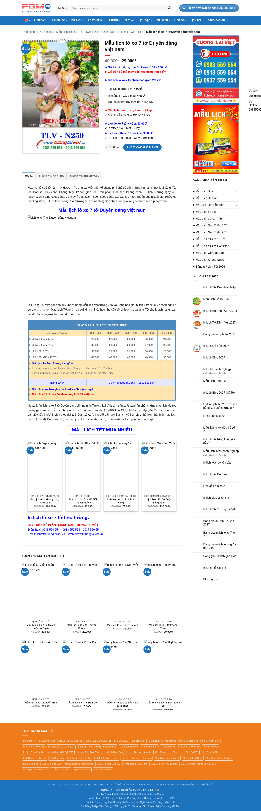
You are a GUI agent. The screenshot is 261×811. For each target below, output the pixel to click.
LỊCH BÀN (39, 20)
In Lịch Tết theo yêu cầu (138, 752)
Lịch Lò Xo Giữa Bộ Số (106, 758)
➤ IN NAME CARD (95, 784)
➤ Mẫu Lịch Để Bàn (205, 198)
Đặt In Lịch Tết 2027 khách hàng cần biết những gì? (220, 406)
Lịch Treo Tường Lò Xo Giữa (137, 758)
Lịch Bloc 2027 (209, 752)
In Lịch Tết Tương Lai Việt (219, 509)
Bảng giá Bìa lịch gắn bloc (219, 556)
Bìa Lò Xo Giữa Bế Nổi (70, 740)
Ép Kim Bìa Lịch (82, 769)
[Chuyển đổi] (237, 191)
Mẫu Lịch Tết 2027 (68, 31)
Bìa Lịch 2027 (121, 740)
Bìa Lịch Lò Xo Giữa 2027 (61, 746)
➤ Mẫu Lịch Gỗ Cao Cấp (208, 252)
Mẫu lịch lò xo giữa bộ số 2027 (219, 429)
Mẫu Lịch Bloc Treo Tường (79, 764)
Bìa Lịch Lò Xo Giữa (33, 746)
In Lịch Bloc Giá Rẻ (33, 752)
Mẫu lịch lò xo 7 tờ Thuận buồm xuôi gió (40, 626)
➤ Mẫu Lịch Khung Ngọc (208, 259)
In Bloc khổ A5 (210, 746)
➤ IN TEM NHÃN (185, 784)
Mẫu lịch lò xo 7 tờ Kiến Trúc (41, 702)
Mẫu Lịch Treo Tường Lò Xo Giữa (198, 764)
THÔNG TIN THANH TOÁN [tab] (84, 176)
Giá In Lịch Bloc (149, 746)
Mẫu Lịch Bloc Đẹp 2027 (109, 764)
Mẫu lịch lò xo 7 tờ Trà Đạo (81, 702)
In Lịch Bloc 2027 (214, 357)
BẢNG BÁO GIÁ (216, 20)
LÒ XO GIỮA (95, 20)
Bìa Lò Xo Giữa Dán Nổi (98, 740)
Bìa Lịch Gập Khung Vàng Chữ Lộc (44, 501)
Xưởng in (46, 31)
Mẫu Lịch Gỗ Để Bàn (216, 299)
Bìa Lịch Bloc (139, 740)
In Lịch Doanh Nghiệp (217, 369)
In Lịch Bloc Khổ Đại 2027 (60, 752)
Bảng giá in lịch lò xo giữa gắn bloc (219, 546)
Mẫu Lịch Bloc (30, 764)
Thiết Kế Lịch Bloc (60, 769)
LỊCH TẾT (196, 20)
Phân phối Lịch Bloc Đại (35, 769)
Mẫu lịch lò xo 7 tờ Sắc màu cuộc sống (122, 704)
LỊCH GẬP (144, 20)
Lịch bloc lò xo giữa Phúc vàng (121, 501)
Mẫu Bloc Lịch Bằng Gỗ (167, 758)
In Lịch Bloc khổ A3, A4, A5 (220, 310)
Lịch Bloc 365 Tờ (190, 752)
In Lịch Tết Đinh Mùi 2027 (219, 322)
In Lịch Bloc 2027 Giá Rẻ (219, 392)
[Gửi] (169, 8)
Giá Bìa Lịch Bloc (129, 746)
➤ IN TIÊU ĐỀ (114, 784)
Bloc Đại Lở (210, 579)
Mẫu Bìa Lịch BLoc (193, 758)
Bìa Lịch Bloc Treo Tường (162, 740)
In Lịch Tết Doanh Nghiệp (219, 287)
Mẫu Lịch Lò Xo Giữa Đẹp (163, 764)
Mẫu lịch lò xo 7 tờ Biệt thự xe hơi (163, 704)
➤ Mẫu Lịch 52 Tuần (205, 211)
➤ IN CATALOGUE (73, 784)
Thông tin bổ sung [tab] (51, 176)
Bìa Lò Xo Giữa (47, 740)
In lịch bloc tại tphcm (216, 497)
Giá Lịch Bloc (168, 746)
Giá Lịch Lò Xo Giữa (188, 746)
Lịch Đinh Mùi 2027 (215, 415)
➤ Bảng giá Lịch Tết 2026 (209, 266)
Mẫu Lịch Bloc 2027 (51, 764)
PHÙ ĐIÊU (162, 20)
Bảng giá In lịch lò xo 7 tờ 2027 (219, 534)
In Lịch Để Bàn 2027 (216, 345)
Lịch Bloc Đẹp (56, 758)
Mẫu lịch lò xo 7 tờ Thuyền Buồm (82, 626)
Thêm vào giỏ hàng (142, 147)
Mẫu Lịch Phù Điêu (215, 380)
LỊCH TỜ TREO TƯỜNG (100, 31)
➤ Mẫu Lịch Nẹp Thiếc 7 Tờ (210, 232)
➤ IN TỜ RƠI (54, 784)
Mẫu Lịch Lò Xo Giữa (136, 764)
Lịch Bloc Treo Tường (34, 758)
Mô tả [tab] (29, 176)
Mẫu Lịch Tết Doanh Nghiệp (221, 451)
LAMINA (113, 20)
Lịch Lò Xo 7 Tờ (131, 31)
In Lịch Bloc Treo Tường (89, 752)
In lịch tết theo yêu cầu (217, 462)
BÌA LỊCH (76, 20)
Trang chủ (28, 31)
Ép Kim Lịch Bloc (103, 769)
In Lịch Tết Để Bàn (215, 474)
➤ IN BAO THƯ (146, 784)
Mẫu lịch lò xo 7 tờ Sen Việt (122, 625)
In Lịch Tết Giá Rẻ (214, 567)
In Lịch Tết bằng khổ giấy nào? (219, 441)
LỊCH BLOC (58, 20)
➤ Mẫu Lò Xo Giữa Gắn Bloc (211, 246)
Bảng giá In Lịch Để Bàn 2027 (218, 522)
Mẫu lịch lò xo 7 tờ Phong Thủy (163, 626)
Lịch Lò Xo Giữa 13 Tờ (79, 758)
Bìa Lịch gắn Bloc (210, 740)
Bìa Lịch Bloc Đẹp (188, 740)
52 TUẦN (130, 20)
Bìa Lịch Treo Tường (89, 746)
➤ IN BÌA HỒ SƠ (165, 784)
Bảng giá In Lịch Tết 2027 (219, 334)
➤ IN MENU (130, 784)
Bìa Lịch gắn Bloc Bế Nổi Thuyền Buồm (83, 501)
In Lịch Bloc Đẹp (114, 752)
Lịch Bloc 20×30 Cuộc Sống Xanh (159, 501)
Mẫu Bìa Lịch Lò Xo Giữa (219, 758)
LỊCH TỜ (179, 20)
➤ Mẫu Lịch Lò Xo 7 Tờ (207, 218)
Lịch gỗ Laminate (214, 485)
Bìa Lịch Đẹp (109, 746)
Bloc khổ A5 (29, 740)
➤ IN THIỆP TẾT (205, 784)
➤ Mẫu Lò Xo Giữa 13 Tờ (209, 239)
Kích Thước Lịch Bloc (165, 752)
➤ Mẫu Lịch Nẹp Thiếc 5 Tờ (210, 225)
